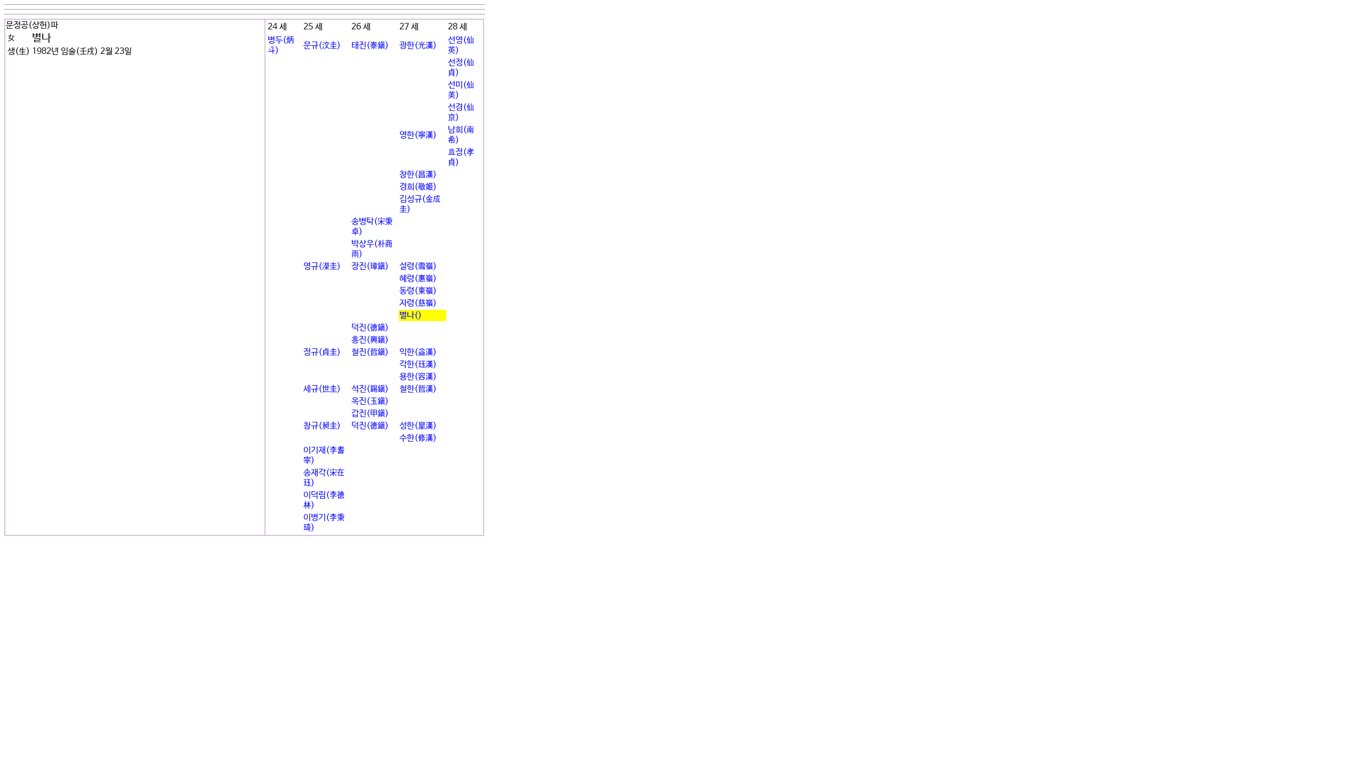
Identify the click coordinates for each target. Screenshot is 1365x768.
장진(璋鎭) (370, 266)
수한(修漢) (418, 438)
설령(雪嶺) (418, 266)
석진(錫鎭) (370, 389)
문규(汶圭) (322, 46)
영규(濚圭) (322, 266)
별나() (410, 315)
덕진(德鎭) (370, 328)
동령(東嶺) (418, 291)
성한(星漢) (418, 426)
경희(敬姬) (418, 187)
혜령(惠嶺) (418, 279)
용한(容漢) (418, 377)
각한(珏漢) (418, 364)
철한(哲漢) (418, 389)
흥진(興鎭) (370, 340)
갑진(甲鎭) (370, 414)
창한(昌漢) (418, 175)
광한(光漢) (418, 46)
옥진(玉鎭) (370, 401)
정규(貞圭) (322, 352)
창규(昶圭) (322, 426)
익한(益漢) (418, 352)
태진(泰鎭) (370, 46)
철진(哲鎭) (370, 352)
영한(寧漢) (418, 135)
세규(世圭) (322, 389)
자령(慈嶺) (418, 303)
